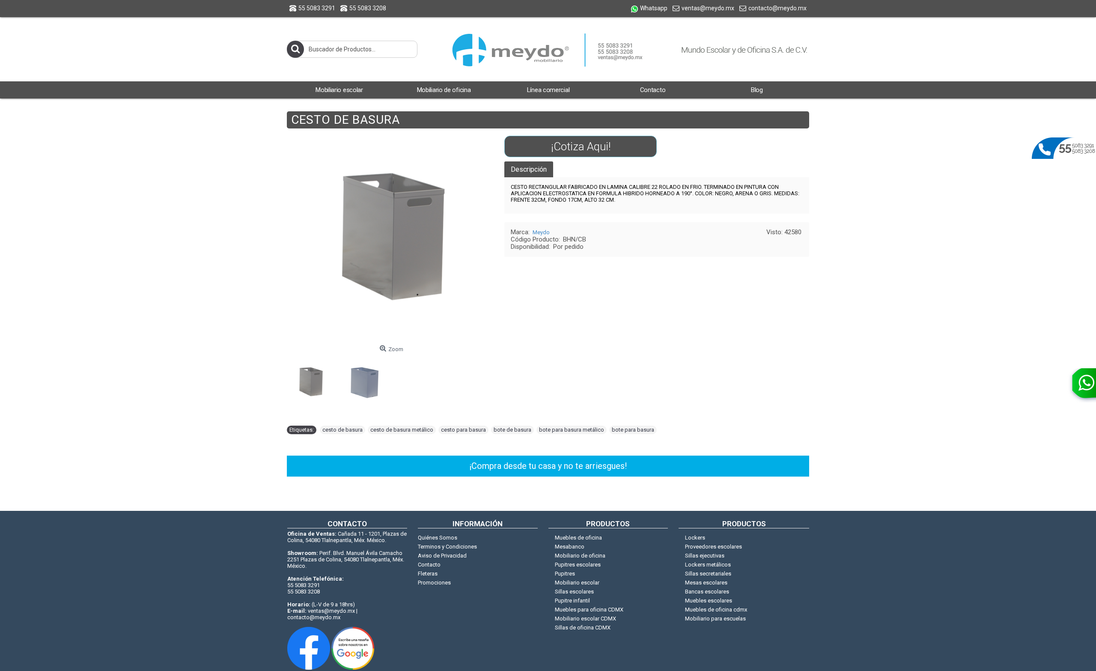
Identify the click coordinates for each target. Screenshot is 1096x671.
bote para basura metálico (571, 429)
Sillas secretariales (708, 573)
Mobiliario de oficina (580, 555)
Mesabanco (569, 546)
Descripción (529, 169)
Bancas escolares (707, 591)
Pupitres (565, 573)
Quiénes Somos (437, 537)
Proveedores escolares (713, 546)
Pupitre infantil (572, 600)
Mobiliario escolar (577, 582)
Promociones (434, 582)
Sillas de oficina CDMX (583, 627)
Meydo (541, 232)
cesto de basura (342, 429)
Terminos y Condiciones (447, 546)
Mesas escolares (706, 582)
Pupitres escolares (578, 564)
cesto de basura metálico (401, 429)
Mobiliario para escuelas (715, 618)
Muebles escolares (708, 600)
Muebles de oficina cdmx (716, 609)
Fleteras (428, 573)
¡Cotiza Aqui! (581, 146)
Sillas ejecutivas (704, 555)
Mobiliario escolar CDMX (585, 618)
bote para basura (633, 429)
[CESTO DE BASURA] (314, 379)
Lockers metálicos (708, 564)
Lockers (695, 537)
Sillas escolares (574, 591)
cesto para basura (463, 429)
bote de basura (512, 429)
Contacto (429, 564)
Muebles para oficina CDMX (589, 609)
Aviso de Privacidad (442, 555)
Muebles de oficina (578, 537)
